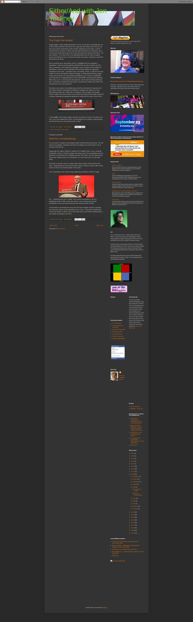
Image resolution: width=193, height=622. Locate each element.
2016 (132, 474)
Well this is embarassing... (63, 138)
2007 (132, 533)
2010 (132, 525)
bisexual (114, 353)
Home (77, 225)
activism (121, 353)
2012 (132, 520)
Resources (134, 445)
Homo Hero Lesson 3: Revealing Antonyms (126, 81)
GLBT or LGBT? (117, 165)
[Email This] (75, 127)
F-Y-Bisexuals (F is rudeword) (117, 326)
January (135, 509)
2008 (132, 530)
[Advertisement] (136, 365)
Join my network (116, 355)
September (136, 482)
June (134, 498)
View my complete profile (122, 377)
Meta (113, 174)
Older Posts (99, 225)
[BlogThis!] (78, 127)
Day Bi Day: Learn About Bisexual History (136, 434)
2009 (132, 528)
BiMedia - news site (137, 409)
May (134, 501)
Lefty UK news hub (118, 336)
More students (116, 182)
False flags (115, 199)
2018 (132, 469)
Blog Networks (114, 358)
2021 (132, 461)
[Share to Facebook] (82, 127)
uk (117, 353)
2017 (132, 471)
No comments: (68, 126)
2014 (132, 515)
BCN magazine (135, 406)
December (136, 476)
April (134, 503)
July (134, 487)
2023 (132, 458)
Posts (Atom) (61, 228)
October (135, 479)
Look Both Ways (117, 334)
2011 (132, 522)
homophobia (57, 129)
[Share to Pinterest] (84, 127)
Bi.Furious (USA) (117, 331)
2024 (132, 456)
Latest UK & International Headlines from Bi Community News (136, 420)
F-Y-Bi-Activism (116, 323)
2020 (132, 464)
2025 (132, 453)
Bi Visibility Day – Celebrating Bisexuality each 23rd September (137, 440)
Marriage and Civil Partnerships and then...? (125, 191)
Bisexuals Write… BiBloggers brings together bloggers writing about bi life (136, 428)
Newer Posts (53, 225)
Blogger (104, 607)
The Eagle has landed (61, 40)
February (135, 506)
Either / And (115, 349)
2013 (132, 517)
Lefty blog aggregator (118, 338)
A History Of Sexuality (118, 329)
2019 (132, 466)
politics (67, 129)
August (135, 484)
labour (63, 129)
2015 (132, 512)
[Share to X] (80, 127)
